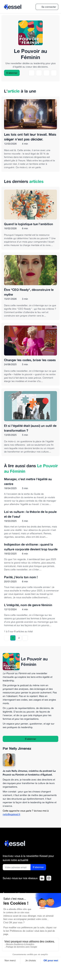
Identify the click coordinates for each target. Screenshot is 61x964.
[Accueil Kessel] (15, 844)
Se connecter (49, 6)
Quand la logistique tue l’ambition (28, 224)
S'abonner (11, 72)
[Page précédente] (6, 638)
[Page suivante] (25, 638)
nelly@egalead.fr (11, 814)
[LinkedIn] (42, 878)
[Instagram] (48, 878)
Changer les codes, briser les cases (30, 360)
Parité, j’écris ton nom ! (21, 577)
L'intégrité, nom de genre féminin (28, 605)
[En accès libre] (30, 144)
